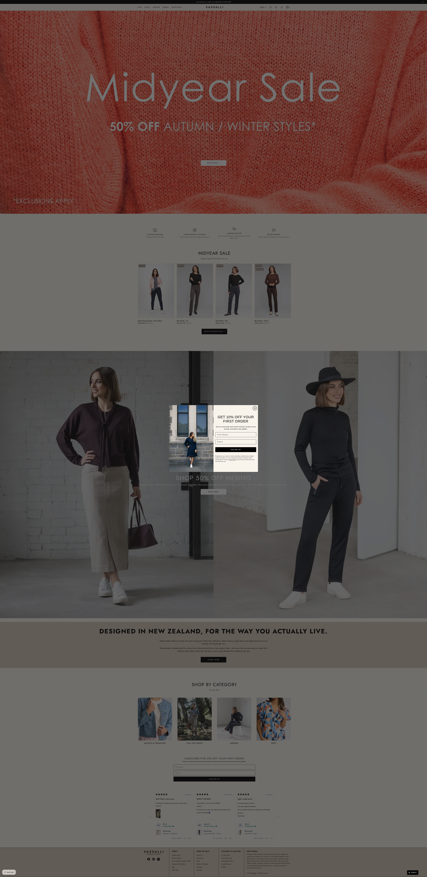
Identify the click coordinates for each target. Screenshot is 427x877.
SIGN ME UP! (236, 450)
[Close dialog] (255, 408)
